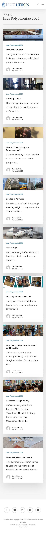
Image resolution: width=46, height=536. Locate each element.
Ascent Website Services (27, 524)
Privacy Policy (23, 527)
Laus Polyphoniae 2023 (14, 45)
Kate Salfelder (17, 69)
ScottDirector (17, 371)
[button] (43, 4)
